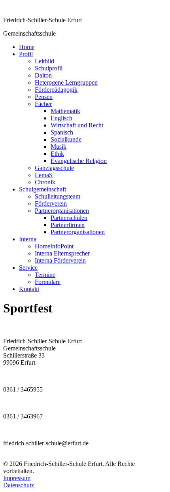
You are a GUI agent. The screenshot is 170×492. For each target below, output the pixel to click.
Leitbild (44, 61)
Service (28, 267)
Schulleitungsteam (57, 196)
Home (26, 47)
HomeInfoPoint (54, 246)
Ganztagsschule (54, 168)
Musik (58, 146)
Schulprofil (48, 68)
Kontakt (29, 289)
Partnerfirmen (68, 224)
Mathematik (65, 111)
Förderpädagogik (56, 89)
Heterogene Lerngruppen (66, 82)
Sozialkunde (66, 139)
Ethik (57, 153)
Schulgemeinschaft (42, 189)
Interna (27, 239)
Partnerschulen (69, 217)
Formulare (47, 281)
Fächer (43, 103)
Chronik (45, 182)
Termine (45, 274)
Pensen (44, 96)
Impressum (16, 478)
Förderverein (51, 203)
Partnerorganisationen (62, 210)
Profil (26, 54)
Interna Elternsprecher (62, 253)
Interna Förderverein (60, 260)
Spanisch (62, 132)
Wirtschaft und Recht (77, 125)
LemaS (44, 175)
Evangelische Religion (79, 160)
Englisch (61, 118)
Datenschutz (18, 485)
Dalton (43, 75)
